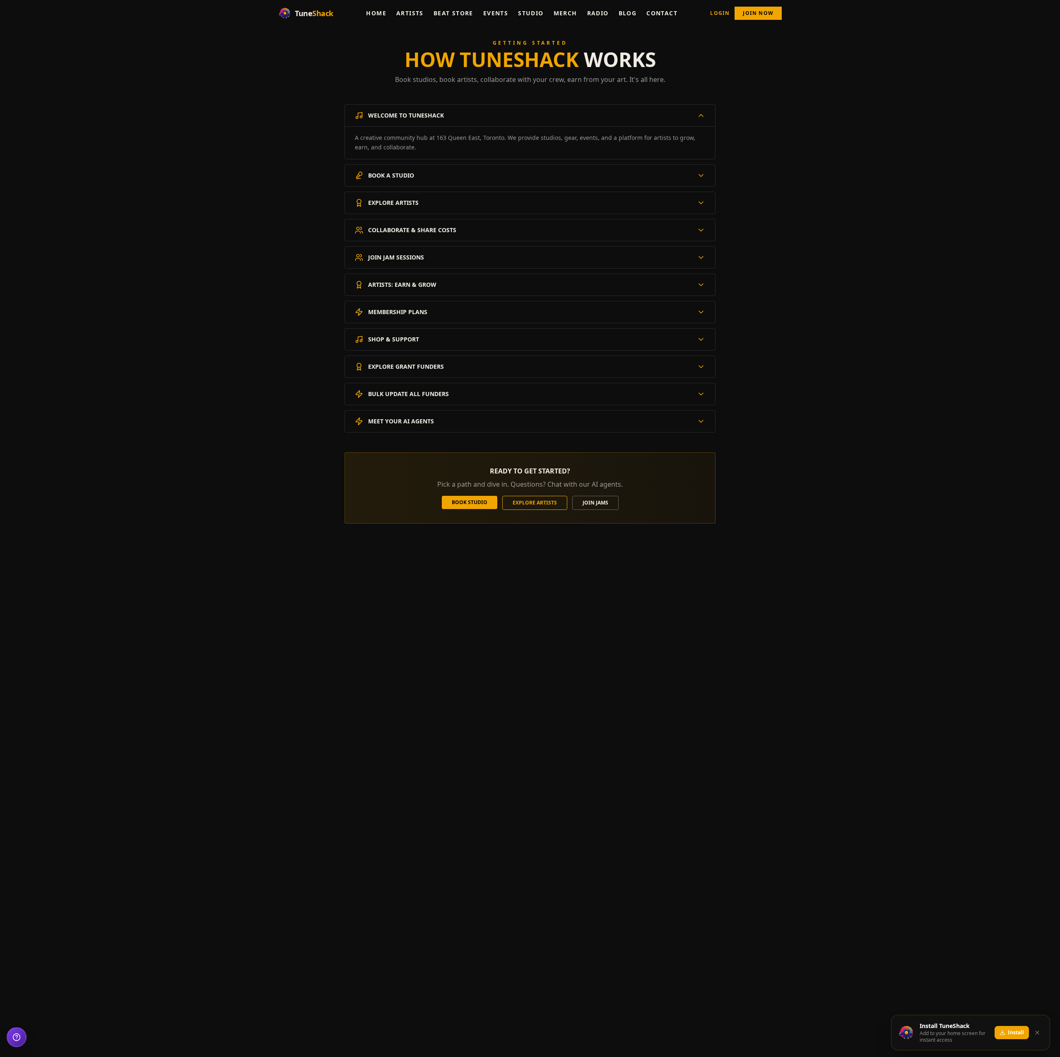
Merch (565, 13)
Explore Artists (535, 502)
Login (720, 13)
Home (376, 13)
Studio (530, 13)
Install (1016, 1032)
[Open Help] (16, 1037)
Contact (661, 13)
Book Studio (469, 502)
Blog (628, 13)
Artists (410, 13)
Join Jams (595, 502)
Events (495, 13)
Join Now (758, 13)
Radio (598, 13)
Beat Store (453, 13)
